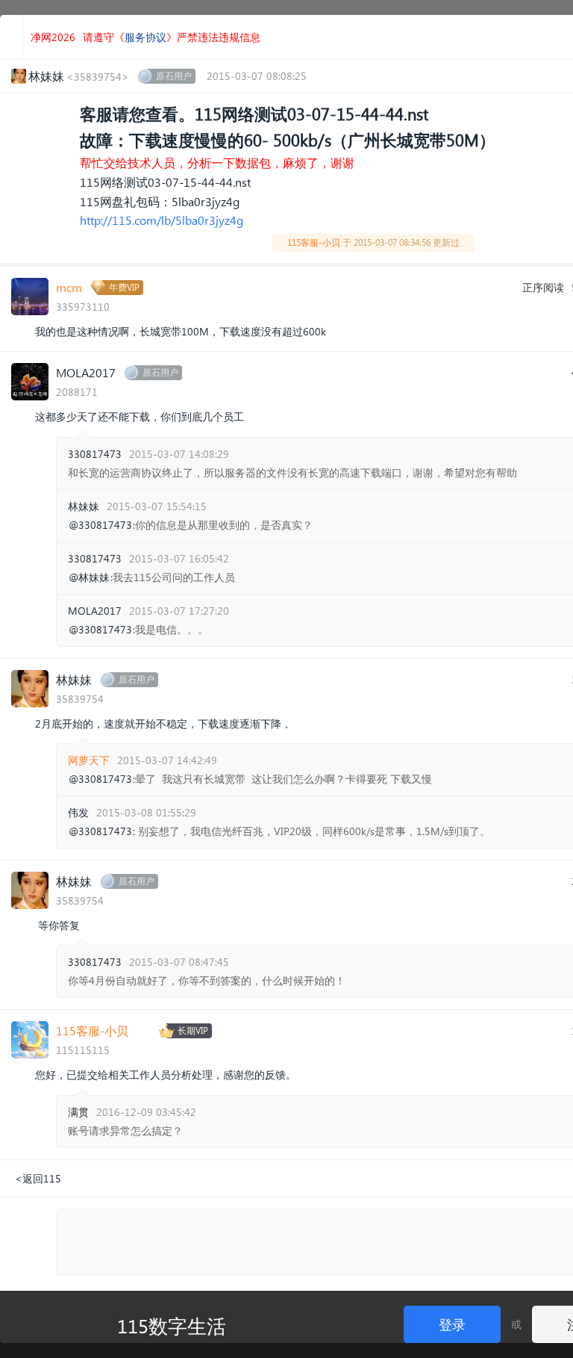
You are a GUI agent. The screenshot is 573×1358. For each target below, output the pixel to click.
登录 (452, 1324)
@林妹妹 (89, 577)
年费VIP (124, 287)
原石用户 (174, 75)
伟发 (78, 812)
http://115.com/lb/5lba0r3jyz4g (161, 220)
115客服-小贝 (313, 242)
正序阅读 (543, 287)
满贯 (78, 1112)
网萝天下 (89, 760)
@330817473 (100, 525)
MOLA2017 (86, 372)
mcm (69, 287)
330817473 (95, 454)
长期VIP (193, 1030)
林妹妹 (83, 506)
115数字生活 (171, 1325)
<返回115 (38, 1178)
